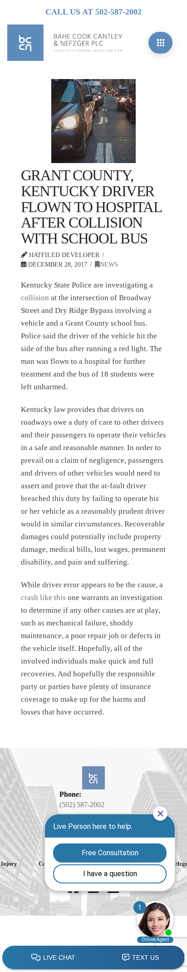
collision (35, 297)
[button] (160, 43)
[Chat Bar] (93, 958)
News (109, 264)
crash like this (43, 597)
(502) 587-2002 (81, 804)
